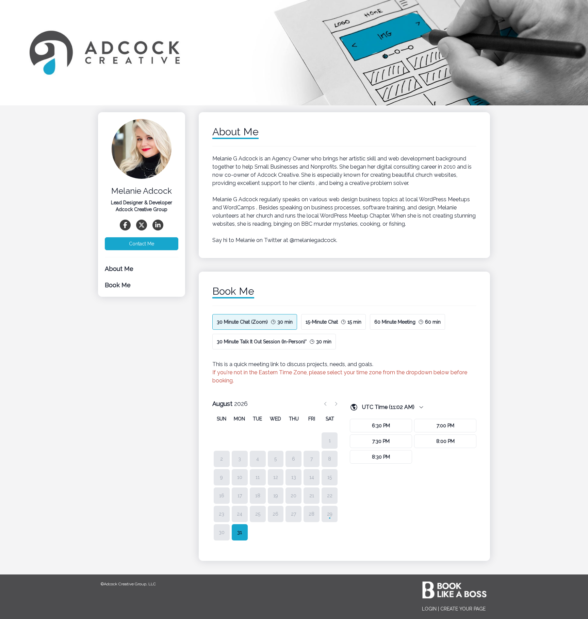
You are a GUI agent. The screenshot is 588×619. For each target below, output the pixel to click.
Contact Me (141, 243)
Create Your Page (463, 609)
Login (429, 609)
